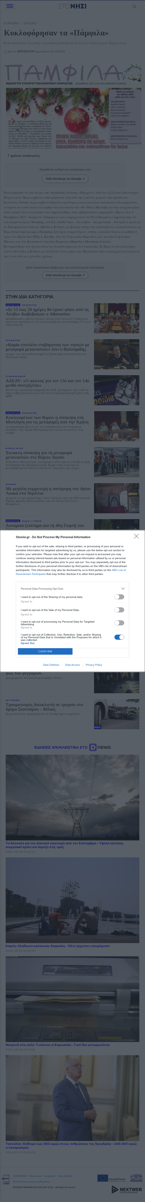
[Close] (137, 537)
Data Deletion (51, 664)
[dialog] (72, 601)
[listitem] (72, 589)
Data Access (72, 664)
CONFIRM (45, 651)
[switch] (119, 596)
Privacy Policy (94, 664)
